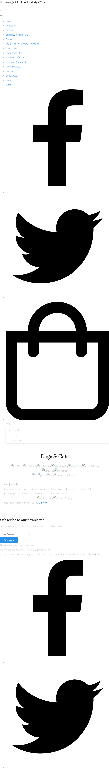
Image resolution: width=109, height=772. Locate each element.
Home (9, 21)
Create (98, 554)
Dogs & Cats (12, 75)
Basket (14, 436)
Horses (9, 71)
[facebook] (57, 192)
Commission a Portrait (17, 34)
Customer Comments (16, 62)
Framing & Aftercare (16, 57)
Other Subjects (13, 66)
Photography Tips (14, 53)
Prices (9, 39)
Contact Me (11, 48)
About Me (11, 25)
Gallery (9, 30)
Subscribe (9, 540)
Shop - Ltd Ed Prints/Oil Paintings (22, 43)
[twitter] (57, 297)
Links (8, 80)
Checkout (16, 440)
